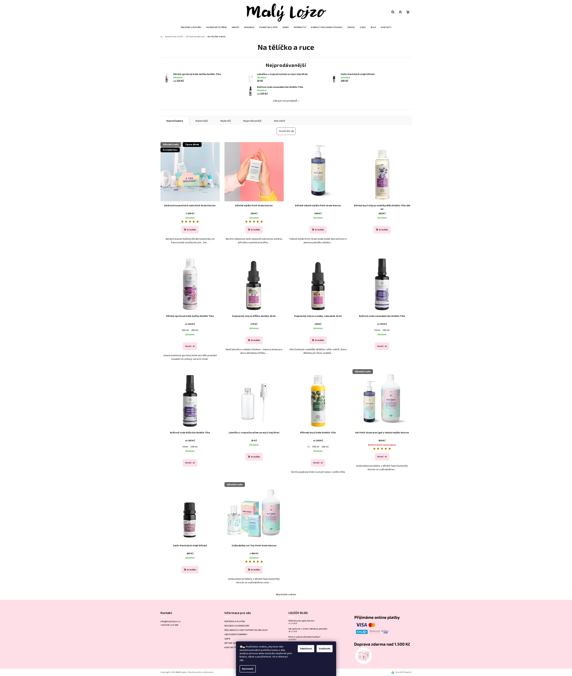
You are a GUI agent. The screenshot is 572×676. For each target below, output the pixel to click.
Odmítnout (306, 648)
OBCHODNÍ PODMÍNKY (235, 634)
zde (242, 660)
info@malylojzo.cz (170, 621)
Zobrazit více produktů (285, 100)
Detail (188, 346)
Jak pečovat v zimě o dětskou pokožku (307, 629)
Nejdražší (225, 121)
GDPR (227, 638)
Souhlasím (324, 648)
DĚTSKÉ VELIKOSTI (234, 643)
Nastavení (247, 668)
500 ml (185, 330)
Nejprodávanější (252, 121)
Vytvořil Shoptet (403, 672)
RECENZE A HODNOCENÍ (236, 625)
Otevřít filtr (285, 131)
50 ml (377, 330)
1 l (308, 446)
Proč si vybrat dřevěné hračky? (304, 637)
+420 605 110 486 (169, 625)
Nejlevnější (202, 121)
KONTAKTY (230, 647)
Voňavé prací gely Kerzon (301, 621)
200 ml (194, 330)
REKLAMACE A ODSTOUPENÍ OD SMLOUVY (246, 630)
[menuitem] (191, 27)
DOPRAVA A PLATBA (234, 621)
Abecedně (279, 121)
